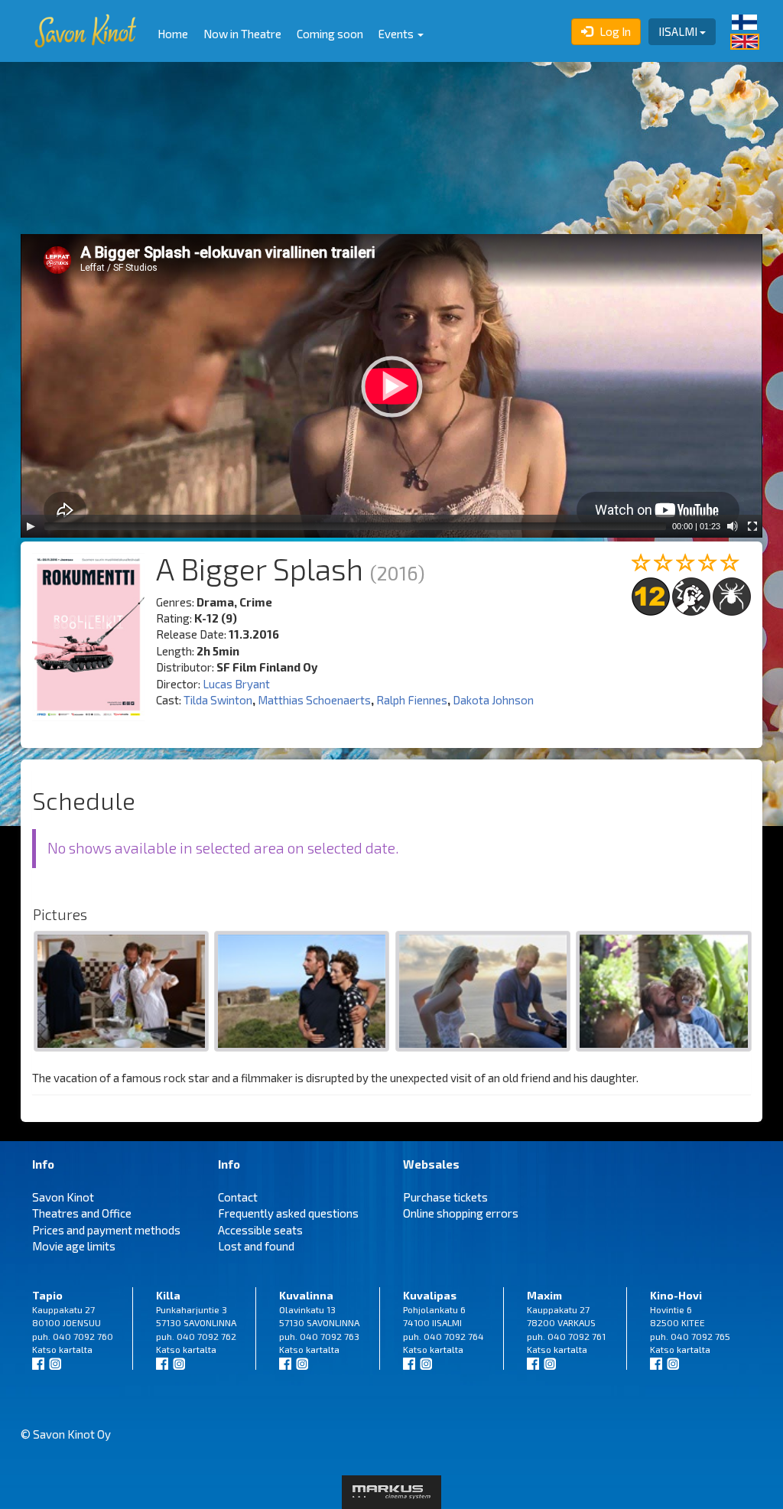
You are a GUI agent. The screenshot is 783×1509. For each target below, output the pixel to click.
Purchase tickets (445, 1197)
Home (173, 34)
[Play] (30, 526)
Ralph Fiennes (411, 700)
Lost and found (256, 1246)
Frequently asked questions (288, 1213)
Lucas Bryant (236, 684)
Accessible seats (260, 1230)
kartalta (76, 1349)
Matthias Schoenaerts (314, 700)
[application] (391, 386)
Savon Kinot (63, 1197)
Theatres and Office (82, 1213)
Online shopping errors (460, 1213)
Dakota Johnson (493, 700)
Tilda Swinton (218, 700)
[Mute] (732, 526)
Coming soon (330, 34)
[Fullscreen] (752, 526)
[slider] (355, 526)
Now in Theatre (242, 34)
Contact (238, 1197)
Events (397, 34)
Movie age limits (73, 1246)
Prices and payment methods (106, 1230)
